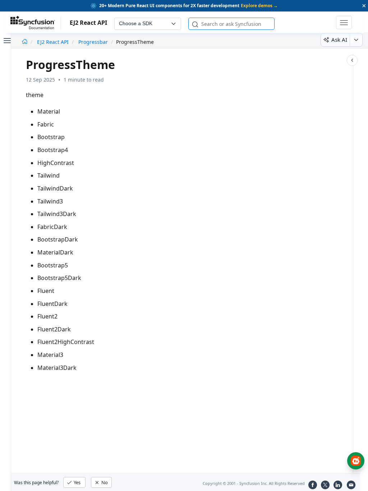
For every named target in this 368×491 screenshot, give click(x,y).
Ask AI (339, 39)
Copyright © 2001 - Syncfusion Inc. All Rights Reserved (254, 483)
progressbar (93, 41)
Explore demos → (259, 6)
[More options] (356, 39)
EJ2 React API (53, 41)
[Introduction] (24, 41)
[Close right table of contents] (352, 60)
